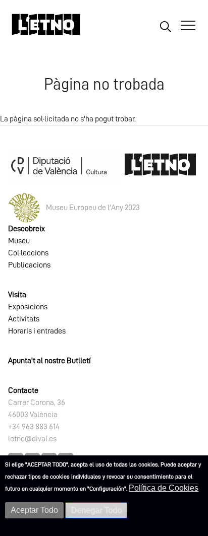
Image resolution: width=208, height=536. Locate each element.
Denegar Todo (96, 510)
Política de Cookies (163, 488)
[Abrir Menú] (188, 26)
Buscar (165, 26)
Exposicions (27, 307)
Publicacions (29, 265)
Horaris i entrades (37, 331)
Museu (19, 241)
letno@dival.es (32, 439)
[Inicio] (46, 29)
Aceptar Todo (34, 510)
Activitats (23, 319)
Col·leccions (28, 253)
